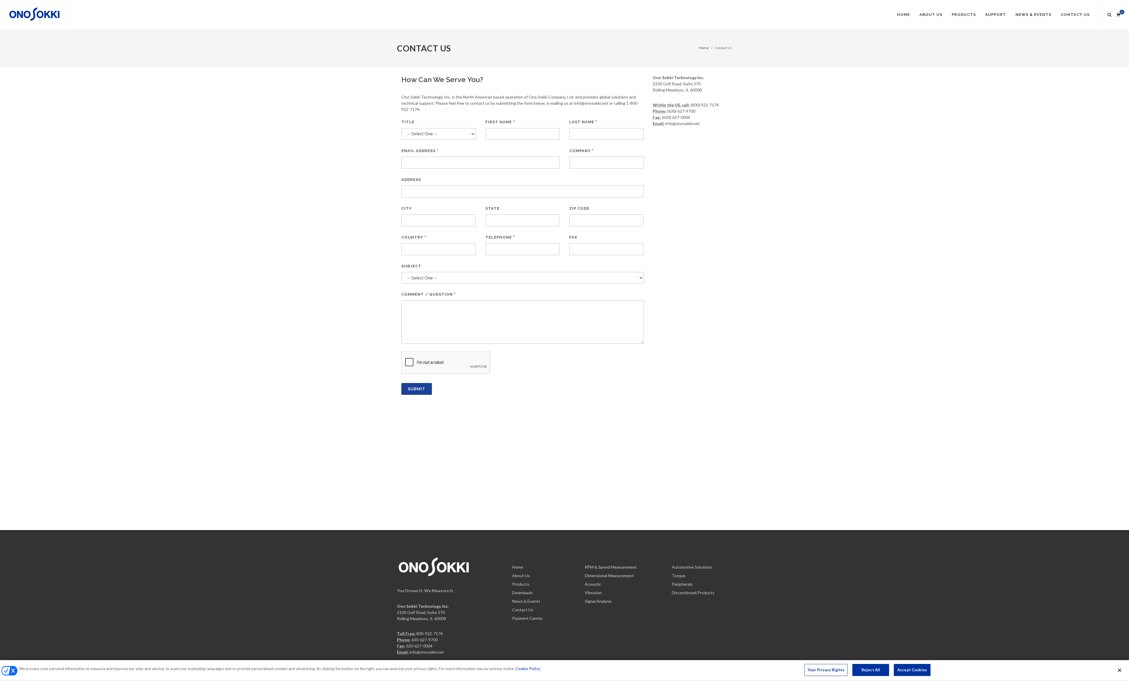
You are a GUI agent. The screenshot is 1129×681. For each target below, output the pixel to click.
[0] (1118, 14)
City (406, 208)
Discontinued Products (693, 592)
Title (408, 122)
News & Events (526, 601)
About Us (521, 575)
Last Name (581, 122)
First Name (498, 122)
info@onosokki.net (427, 652)
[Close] (1119, 670)
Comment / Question (427, 294)
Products (520, 584)
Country (412, 237)
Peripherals (682, 584)
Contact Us (522, 609)
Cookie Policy (527, 668)
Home (704, 48)
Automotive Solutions (692, 567)
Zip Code (579, 208)
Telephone (498, 237)
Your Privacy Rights (826, 669)
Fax (573, 237)
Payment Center (527, 618)
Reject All (870, 669)
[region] (564, 670)
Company (580, 151)
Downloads (522, 592)
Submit (416, 388)
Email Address (418, 151)
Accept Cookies (912, 669)
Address (411, 179)
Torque (678, 575)
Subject (411, 266)
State (492, 208)
